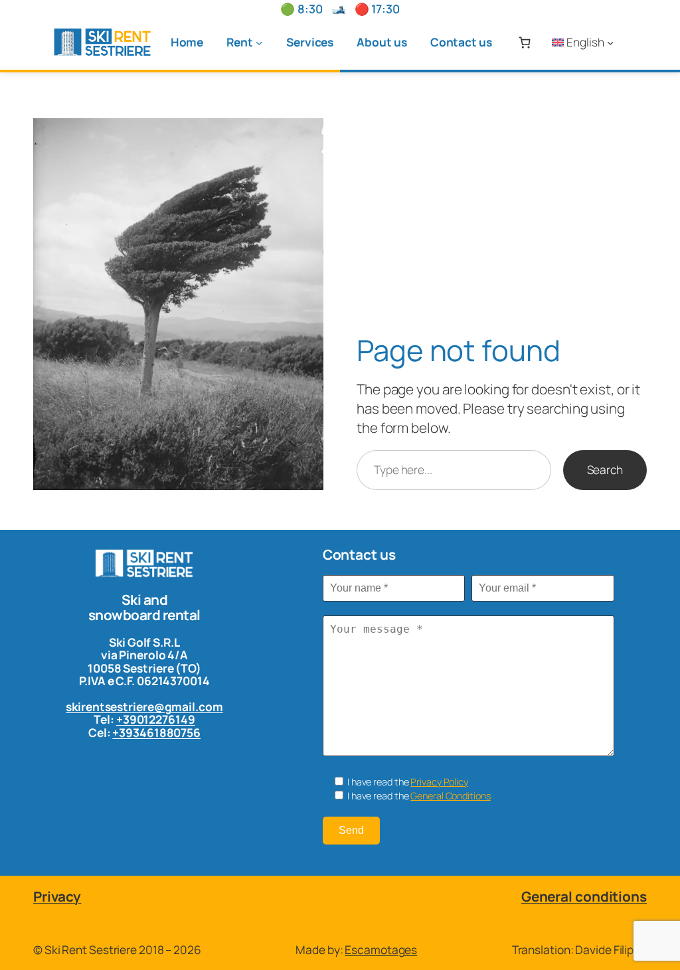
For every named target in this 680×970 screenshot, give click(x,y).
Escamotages (381, 949)
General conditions (584, 896)
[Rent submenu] (259, 42)
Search (605, 469)
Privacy (57, 896)
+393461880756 (156, 732)
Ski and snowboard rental (144, 607)
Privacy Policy (439, 781)
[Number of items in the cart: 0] (524, 42)
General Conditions (450, 795)
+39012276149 (155, 719)
